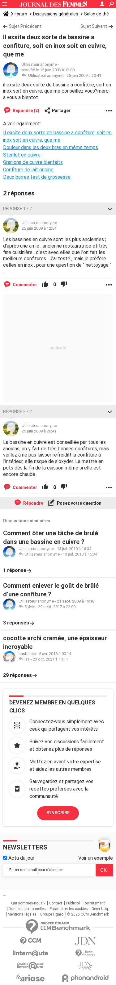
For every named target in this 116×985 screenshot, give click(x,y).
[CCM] (30, 941)
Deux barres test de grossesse (37, 177)
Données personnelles (27, 909)
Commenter (24, 284)
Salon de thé (96, 13)
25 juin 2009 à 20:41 (84, 75)
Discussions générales (55, 13)
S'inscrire (58, 812)
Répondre (32, 503)
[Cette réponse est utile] (45, 284)
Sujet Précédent (25, 26)
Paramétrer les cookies (68, 909)
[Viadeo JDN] (85, 966)
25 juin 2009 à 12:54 (39, 228)
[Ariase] (30, 978)
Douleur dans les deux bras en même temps (50, 147)
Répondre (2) (25, 110)
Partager (61, 110)
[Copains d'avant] (30, 966)
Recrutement (94, 903)
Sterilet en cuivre (22, 155)
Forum (21, 13)
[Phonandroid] (85, 978)
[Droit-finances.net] (85, 953)
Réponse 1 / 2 (17, 208)
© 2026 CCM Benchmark (88, 914)
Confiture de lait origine (28, 170)
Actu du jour (20, 858)
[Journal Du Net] (85, 941)
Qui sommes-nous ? (28, 903)
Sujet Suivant (93, 26)
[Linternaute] (30, 953)
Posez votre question (78, 503)
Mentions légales (22, 914)
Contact (55, 903)
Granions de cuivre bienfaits (33, 162)
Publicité (73, 903)
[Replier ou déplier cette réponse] (110, 209)
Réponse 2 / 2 (17, 411)
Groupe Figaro (51, 914)
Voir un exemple (95, 858)
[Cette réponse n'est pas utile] (64, 284)
